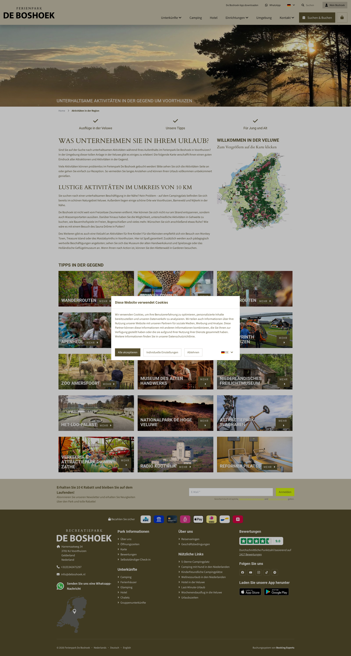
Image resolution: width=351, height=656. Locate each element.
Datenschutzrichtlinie (182, 336)
